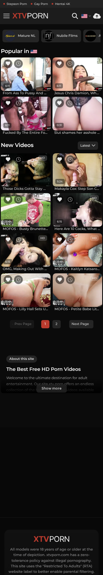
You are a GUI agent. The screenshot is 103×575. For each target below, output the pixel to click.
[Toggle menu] (6, 16)
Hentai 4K (62, 4)
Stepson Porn (17, 4)
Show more (51, 388)
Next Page (80, 324)
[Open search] (75, 16)
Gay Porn (41, 4)
